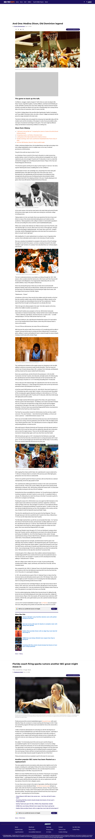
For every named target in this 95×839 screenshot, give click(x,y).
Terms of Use (62, 829)
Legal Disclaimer (19, 832)
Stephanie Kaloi (18, 672)
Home (17, 2)
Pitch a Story (32, 829)
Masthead (31, 827)
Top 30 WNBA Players (38, 2)
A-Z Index (48, 832)
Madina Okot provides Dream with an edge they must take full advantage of (37, 808)
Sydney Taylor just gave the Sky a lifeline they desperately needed (34, 803)
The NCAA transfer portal (43, 786)
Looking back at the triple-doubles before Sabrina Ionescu (31, 137)
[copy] (23, 29)
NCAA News (22, 818)
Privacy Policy (49, 829)
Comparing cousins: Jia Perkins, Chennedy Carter (29, 135)
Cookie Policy (76, 829)
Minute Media (8, 835)
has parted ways (46, 721)
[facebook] (84, 1)
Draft (25, 2)
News (21, 2)
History (21, 653)
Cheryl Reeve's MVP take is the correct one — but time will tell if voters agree (35, 797)
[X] (86, 1)
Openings (48, 827)
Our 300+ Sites (76, 827)
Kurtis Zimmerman (19, 26)
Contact (61, 827)
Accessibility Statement (35, 832)
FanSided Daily (19, 829)
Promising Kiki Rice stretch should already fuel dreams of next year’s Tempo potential (35, 800)
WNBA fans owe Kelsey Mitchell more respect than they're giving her (35, 806)
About (46, 2)
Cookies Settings (63, 832)
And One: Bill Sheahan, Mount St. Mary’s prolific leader (31, 142)
